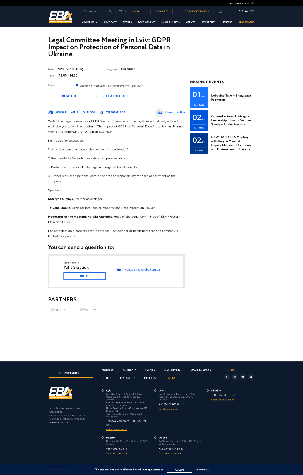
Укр (252, 11)
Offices (190, 22)
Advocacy (110, 22)
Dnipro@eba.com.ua (117, 453)
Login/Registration (196, 11)
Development (146, 22)
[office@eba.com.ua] (120, 11)
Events (127, 22)
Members (227, 22)
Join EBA (135, 11)
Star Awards (246, 22)
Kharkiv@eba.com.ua (222, 400)
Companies (161, 11)
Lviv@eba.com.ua (168, 409)
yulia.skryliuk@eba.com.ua (142, 270)
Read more (202, 470)
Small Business (170, 22)
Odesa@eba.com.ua (170, 453)
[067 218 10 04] (110, 11)
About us (88, 22)
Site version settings (239, 3)
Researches (208, 22)
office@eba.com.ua (116, 430)
